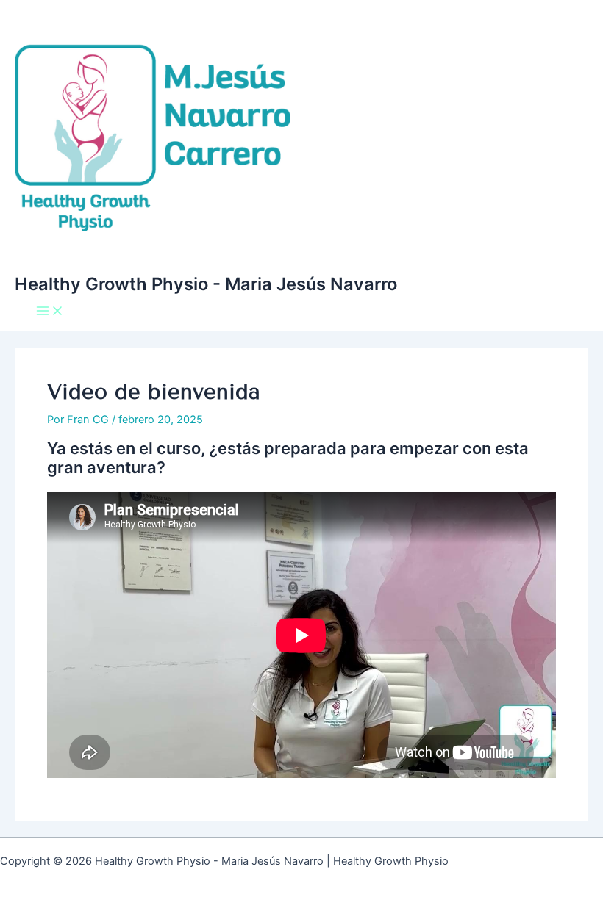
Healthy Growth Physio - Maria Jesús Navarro (206, 284)
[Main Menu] (50, 312)
